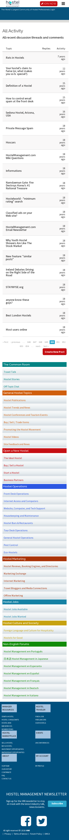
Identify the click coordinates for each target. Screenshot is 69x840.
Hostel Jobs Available (16, 609)
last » (46, 346)
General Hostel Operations (18, 537)
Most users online (16, 329)
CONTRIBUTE (6, 772)
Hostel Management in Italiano (21, 695)
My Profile (39, 766)
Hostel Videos (11, 436)
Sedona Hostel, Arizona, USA (20, 114)
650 (52, 342)
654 (27, 346)
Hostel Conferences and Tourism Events (26, 414)
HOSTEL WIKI (6, 723)
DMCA (47, 834)
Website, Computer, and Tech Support (24, 508)
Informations (14, 171)
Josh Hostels (13, 62)
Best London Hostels (18, 315)
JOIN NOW (49, 3)
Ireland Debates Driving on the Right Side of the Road (20, 272)
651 (58, 342)
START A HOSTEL (8, 716)
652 (63, 342)
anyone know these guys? (17, 301)
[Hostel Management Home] (12, 3)
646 (29, 342)
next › (38, 346)
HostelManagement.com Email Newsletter (21, 228)
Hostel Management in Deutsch (21, 688)
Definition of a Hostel (19, 85)
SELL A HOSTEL (7, 743)
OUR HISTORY (7, 769)
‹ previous (15, 342)
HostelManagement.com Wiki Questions (21, 156)
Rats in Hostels (15, 57)
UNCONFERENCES (42, 743)
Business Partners (13, 480)
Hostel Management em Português (23, 651)
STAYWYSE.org (14, 287)
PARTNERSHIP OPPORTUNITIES (13, 752)
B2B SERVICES (7, 726)
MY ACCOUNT (42, 755)
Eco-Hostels (10, 552)
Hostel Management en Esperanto (23, 666)
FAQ (3, 775)
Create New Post (55, 351)
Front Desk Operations (16, 493)
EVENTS (39, 732)
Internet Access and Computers (21, 501)
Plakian (11, 77)
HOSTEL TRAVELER (40, 708)
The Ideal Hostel (13, 458)
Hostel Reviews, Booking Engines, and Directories (31, 566)
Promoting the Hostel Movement (22, 429)
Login (52, 9)
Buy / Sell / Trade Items (16, 422)
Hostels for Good (13, 637)
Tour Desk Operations (16, 530)
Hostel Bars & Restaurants (18, 523)
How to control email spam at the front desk (20, 100)
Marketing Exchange (15, 573)
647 (34, 342)
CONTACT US (6, 779)
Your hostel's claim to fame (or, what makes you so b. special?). (19, 71)
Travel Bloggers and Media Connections (25, 588)
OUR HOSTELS (40, 723)
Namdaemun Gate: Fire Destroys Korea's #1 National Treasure (20, 185)
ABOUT (5, 755)
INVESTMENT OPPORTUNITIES (13, 749)
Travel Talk (10, 371)
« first (5, 342)
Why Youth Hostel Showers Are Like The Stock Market (19, 243)
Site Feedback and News (17, 444)
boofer (10, 174)
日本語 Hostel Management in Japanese (26, 658)
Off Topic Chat (11, 386)
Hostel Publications (15, 400)
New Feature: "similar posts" (19, 257)
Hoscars (11, 142)
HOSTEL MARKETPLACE (9, 734)
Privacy (7, 834)
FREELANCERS (40, 720)
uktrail (11, 91)
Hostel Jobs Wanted (15, 616)
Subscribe (57, 803)
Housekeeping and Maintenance (21, 515)
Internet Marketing (14, 580)
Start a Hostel (11, 472)
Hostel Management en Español (21, 673)
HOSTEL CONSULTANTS (10, 720)
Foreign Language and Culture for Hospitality (28, 630)
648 (40, 342)
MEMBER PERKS (7, 729)
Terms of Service (20, 834)
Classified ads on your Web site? (19, 214)
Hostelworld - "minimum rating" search (20, 200)
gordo (10, 146)
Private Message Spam (19, 128)
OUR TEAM (5, 766)
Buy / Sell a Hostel (14, 465)
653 (21, 346)
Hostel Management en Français (21, 680)
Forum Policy (36, 834)
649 (46, 342)
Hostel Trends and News (17, 407)
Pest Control (11, 545)
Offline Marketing (13, 595)
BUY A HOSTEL (7, 746)
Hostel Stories (12, 379)
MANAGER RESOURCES (8, 708)
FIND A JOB (39, 716)
